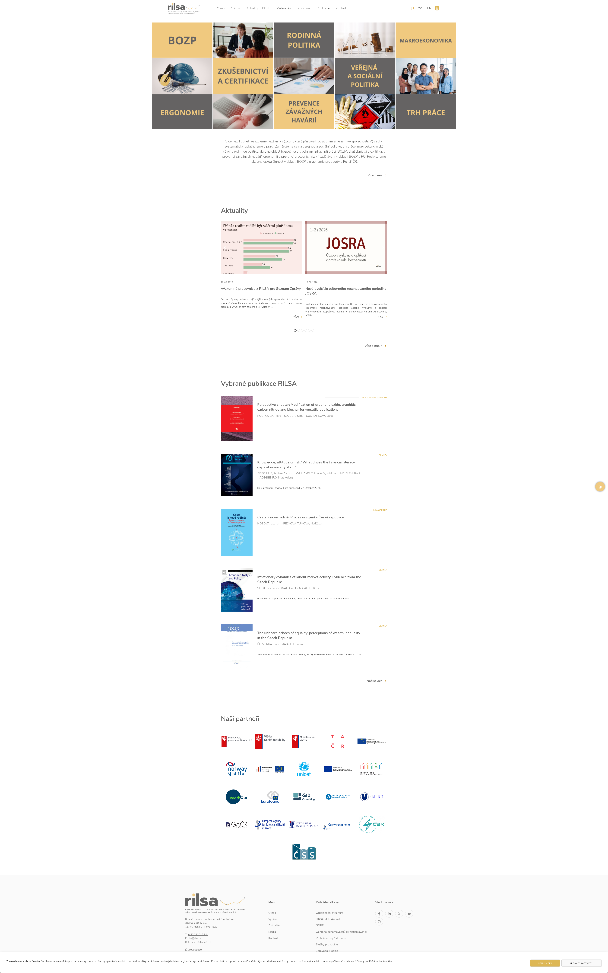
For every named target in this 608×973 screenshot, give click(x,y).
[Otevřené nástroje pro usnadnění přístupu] (437, 8)
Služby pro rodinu (327, 944)
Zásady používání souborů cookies (374, 961)
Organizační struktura (329, 913)
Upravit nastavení (582, 963)
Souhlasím (545, 963)
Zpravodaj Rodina (327, 951)
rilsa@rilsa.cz (194, 938)
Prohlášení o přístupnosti (331, 938)
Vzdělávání (284, 8)
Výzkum (236, 8)
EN (429, 8)
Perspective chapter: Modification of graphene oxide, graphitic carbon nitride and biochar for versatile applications (306, 407)
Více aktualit (373, 346)
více (296, 316)
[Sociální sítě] (600, 486)
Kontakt (341, 8)
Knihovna (304, 8)
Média (272, 932)
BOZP (266, 8)
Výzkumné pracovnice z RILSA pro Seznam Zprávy (261, 288)
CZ (420, 8)
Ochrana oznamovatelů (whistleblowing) (341, 932)
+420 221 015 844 (198, 934)
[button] (295, 330)
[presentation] (225, 247)
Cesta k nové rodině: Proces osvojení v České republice (300, 517)
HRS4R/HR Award (328, 919)
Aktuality (252, 8)
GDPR (320, 925)
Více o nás (374, 175)
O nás (221, 8)
